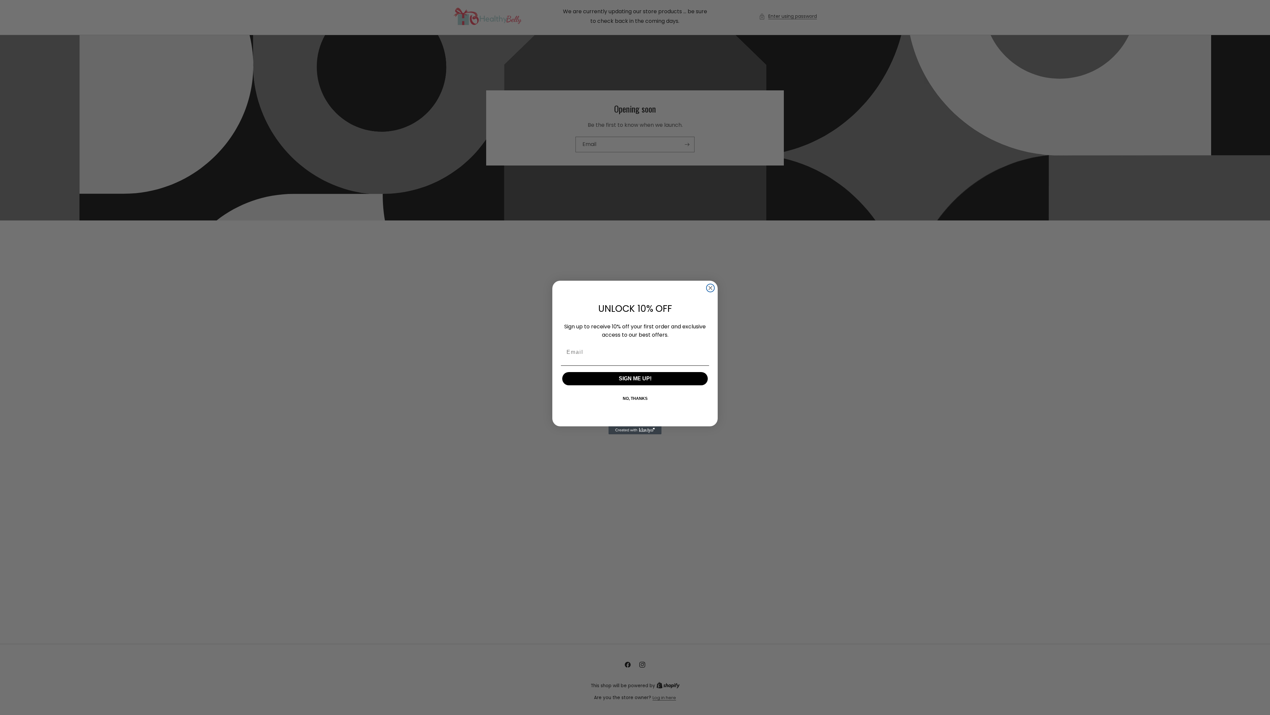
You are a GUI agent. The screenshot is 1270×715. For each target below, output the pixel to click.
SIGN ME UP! (635, 378)
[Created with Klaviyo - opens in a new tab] (635, 430)
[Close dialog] (710, 288)
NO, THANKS (635, 398)
